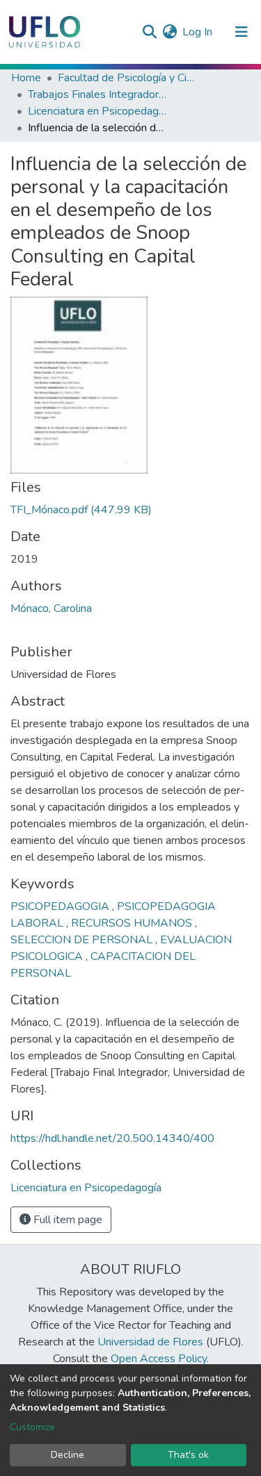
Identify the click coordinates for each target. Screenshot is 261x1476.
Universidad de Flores (150, 1342)
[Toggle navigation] (241, 32)
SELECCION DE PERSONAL (82, 939)
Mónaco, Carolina (51, 608)
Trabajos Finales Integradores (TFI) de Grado (97, 94)
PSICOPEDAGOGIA (61, 906)
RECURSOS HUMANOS (133, 923)
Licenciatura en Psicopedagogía (97, 111)
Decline (67, 1454)
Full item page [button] (66, 1219)
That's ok (188, 1454)
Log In (198, 32)
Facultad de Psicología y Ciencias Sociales (127, 77)
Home (26, 77)
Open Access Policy (159, 1358)
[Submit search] (149, 32)
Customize (32, 1427)
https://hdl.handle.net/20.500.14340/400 (112, 1138)
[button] (169, 32)
